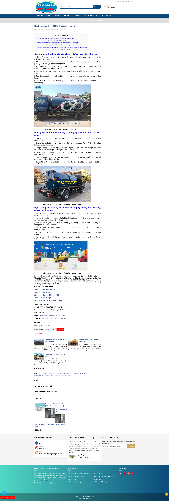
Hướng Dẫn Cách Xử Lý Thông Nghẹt (79, 473)
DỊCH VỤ (48, 15)
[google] (129, 473)
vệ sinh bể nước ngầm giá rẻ (42, 375)
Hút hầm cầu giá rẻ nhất (48, 373)
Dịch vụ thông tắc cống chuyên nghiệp (104, 476)
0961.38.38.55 (44, 481)
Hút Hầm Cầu (97, 479)
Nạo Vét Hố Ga (97, 473)
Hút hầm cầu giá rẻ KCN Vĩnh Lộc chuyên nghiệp (56, 26)
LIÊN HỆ (130, 1)
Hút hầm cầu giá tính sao (75, 476)
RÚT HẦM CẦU (123, 1)
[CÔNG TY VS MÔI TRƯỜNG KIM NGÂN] (46, 7)
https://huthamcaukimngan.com (54, 318)
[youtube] (125, 473)
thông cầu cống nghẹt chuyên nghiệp (66, 373)
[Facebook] (121, 473)
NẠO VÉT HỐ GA (106, 15)
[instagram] (133, 473)
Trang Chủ (39, 15)
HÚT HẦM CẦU (77, 15)
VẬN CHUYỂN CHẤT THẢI (91, 15)
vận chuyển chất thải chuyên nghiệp (61, 375)
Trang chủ (73, 20)
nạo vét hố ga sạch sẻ (84, 373)
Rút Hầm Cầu (72, 479)
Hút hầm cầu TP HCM (96, 20)
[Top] (166, 494)
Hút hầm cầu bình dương (100, 482)
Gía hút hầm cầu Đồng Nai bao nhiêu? (79, 482)
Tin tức (117, 1)
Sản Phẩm (57, 15)
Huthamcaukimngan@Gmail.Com (52, 315)
